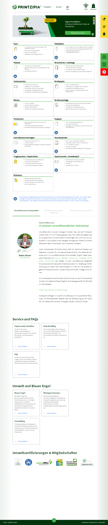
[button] (94, 17)
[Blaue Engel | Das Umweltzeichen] (28, 462)
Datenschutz (93, 522)
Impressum (85, 522)
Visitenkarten (50, 261)
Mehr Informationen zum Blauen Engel (53, 290)
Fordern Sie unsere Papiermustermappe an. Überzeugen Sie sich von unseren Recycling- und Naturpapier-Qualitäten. (25, 336)
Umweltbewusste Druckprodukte (26, 210)
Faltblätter (64, 258)
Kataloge (83, 258)
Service (59, 7)
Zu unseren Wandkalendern (90, 33)
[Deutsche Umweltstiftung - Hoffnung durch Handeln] (72, 462)
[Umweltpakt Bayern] (59, 462)
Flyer (57, 258)
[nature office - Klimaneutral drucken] (44, 462)
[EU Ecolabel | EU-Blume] (17, 462)
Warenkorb (93, 7)
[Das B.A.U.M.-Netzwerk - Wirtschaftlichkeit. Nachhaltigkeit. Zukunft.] (87, 462)
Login (85, 9)
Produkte (47, 7)
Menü (67, 9)
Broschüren (74, 258)
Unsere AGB (101, 522)
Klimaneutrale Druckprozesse (81, 210)
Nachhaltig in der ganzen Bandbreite (54, 211)
